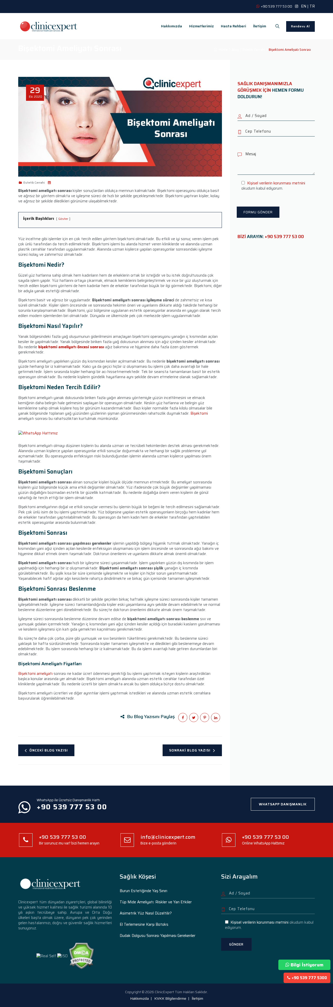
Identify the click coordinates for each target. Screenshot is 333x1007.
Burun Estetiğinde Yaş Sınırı (143, 891)
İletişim (259, 26)
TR (312, 6)
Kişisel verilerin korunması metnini (276, 183)
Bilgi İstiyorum (307, 964)
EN (303, 6)
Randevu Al (300, 26)
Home (222, 49)
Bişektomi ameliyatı (35, 673)
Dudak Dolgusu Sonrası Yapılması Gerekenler (157, 935)
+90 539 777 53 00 (284, 236)
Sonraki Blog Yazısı (189, 750)
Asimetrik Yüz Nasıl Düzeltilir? (146, 913)
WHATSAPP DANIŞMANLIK (283, 804)
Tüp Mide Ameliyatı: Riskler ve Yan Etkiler (156, 902)
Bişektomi (199, 413)
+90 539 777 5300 (309, 978)
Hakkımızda (171, 26)
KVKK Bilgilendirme (170, 998)
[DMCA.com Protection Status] (81, 956)
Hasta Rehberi (233, 26)
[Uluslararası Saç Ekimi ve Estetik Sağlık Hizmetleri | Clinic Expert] (49, 26)
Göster (63, 218)
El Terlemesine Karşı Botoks (144, 924)
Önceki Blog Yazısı (48, 750)
